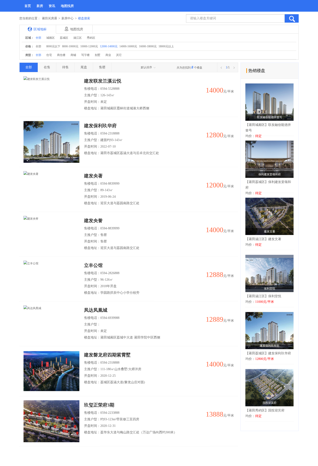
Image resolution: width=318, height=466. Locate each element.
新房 (40, 6)
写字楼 (85, 55)
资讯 (52, 6)
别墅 (97, 55)
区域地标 (40, 29)
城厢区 (50, 37)
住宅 (49, 55)
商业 (108, 55)
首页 (27, 6)
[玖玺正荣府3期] (51, 421)
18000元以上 (166, 46)
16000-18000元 (148, 46)
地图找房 (67, 6)
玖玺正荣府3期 (99, 404)
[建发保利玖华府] (51, 141)
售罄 (102, 67)
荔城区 (64, 37)
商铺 (73, 55)
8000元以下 (53, 46)
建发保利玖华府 (100, 125)
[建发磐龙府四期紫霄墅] (51, 371)
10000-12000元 (89, 46)
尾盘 (84, 67)
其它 (119, 55)
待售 (65, 67)
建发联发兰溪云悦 (102, 80)
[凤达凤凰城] (32, 308)
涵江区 (77, 37)
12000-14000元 (109, 46)
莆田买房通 (49, 18)
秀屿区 (91, 37)
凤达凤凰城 (95, 310)
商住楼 (61, 55)
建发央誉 (93, 220)
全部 (38, 37)
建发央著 (93, 175)
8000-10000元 (70, 46)
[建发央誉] (31, 218)
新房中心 (67, 18)
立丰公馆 (93, 265)
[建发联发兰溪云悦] (37, 78)
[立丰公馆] (31, 263)
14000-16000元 (128, 46)
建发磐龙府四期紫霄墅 (107, 354)
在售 (47, 67)
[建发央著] (31, 173)
